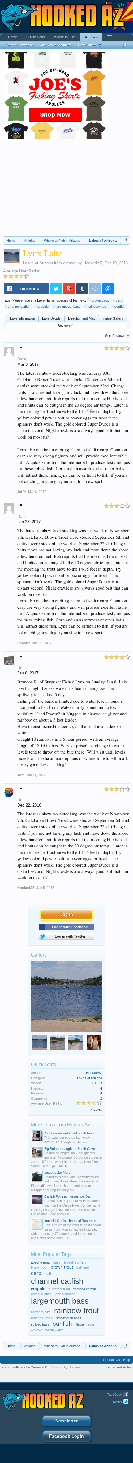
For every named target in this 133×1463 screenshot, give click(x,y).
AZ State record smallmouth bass (69, 1133)
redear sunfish (42, 1318)
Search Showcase (19, 45)
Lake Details (51, 318)
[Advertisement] (66, 190)
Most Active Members (55, 45)
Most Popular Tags (51, 1254)
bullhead (82, 1267)
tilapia (79, 1324)
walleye (36, 1330)
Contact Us (111, 1360)
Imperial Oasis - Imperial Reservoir (70, 1220)
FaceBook (114, 1394)
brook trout (39, 1267)
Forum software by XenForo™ (24, 1367)
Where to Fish (64, 37)
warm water (54, 1330)
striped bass (40, 1324)
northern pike (41, 1312)
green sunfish (41, 1294)
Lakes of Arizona (38, 263)
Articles (91, 37)
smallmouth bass (68, 1318)
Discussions (35, 37)
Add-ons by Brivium (65, 1367)
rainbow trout (97, 306)
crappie (43, 306)
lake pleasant (65, 1294)
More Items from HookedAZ (61, 1124)
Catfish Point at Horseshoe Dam (68, 1196)
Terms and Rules (118, 1367)
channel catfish (19, 306)
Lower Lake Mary (57, 1172)
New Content (87, 45)
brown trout (100, 300)
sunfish (119, 306)
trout (90, 1324)
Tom (20, 775)
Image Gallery (112, 318)
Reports (23, 643)
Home (12, 37)
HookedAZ (92, 263)
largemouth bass (68, 306)
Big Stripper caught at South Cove (69, 1149)
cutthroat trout (59, 1289)
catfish (49, 1273)
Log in (119, 5)
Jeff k (21, 491)
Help (126, 1360)
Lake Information (22, 318)
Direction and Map (81, 318)
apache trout (40, 1262)
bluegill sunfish (75, 1262)
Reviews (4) (67, 325)
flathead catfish (84, 1289)
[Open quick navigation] (126, 240)
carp (119, 300)
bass (57, 1262)
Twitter (117, 1401)
